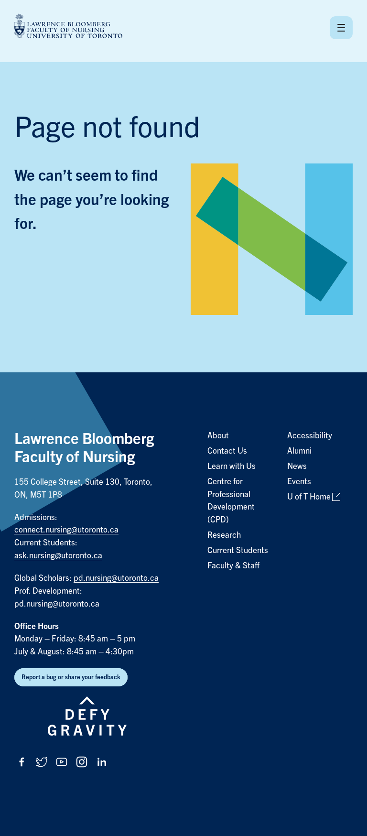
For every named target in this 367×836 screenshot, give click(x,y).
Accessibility (309, 436)
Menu (341, 27)
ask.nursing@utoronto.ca (58, 556)
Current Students (237, 550)
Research (224, 535)
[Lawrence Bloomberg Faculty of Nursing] (68, 27)
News (297, 466)
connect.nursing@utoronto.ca (66, 530)
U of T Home (309, 497)
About (218, 436)
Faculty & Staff (233, 566)
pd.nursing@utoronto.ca (116, 578)
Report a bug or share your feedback (71, 677)
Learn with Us (231, 466)
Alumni (299, 451)
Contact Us (227, 451)
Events (299, 482)
